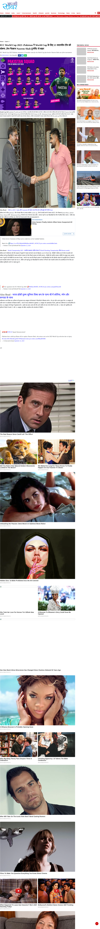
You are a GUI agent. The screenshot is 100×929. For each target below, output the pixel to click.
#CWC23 (37, 243)
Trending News (83, 45)
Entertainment (26, 13)
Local (18, 13)
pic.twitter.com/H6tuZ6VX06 (37, 338)
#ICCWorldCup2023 (13, 338)
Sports (78, 13)
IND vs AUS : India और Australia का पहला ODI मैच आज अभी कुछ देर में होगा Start (30, 210)
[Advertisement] (47, 29)
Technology (61, 13)
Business (53, 13)
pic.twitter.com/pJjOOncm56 (53, 287)
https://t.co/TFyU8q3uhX (17, 243)
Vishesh (7, 13)
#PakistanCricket (24, 338)
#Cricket (4, 338)
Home (2, 13)
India (13, 13)
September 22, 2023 (26, 245)
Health (35, 13)
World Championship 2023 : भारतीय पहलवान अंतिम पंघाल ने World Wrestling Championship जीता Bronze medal (38, 250)
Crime (73, 13)
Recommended (82, 84)
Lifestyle (41, 13)
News (68, 13)
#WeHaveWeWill (29, 243)
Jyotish (47, 13)
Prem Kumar (5, 55)
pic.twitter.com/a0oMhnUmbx (48, 243)
